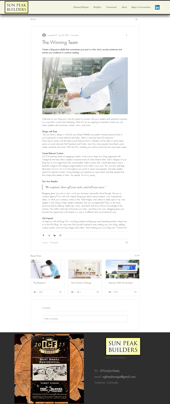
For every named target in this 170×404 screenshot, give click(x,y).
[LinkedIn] (157, 7)
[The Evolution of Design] (85, 269)
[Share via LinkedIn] (55, 235)
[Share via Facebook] (43, 235)
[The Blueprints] (47, 269)
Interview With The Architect (121, 282)
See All (137, 255)
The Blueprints (39, 282)
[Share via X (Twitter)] (49, 235)
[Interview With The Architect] (122, 269)
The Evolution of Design (81, 282)
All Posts (33, 19)
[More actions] (126, 35)
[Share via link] (60, 235)
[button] (136, 19)
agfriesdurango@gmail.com (119, 377)
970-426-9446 (110, 371)
